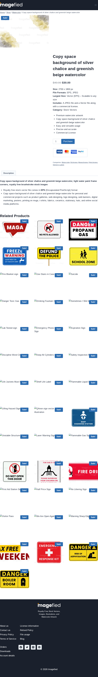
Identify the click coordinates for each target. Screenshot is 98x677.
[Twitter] (27, 647)
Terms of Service (8, 639)
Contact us (5, 630)
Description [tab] (8, 173)
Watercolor (66, 162)
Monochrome (83, 162)
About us (4, 626)
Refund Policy (26, 630)
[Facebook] (21, 647)
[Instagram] (33, 647)
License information (29, 626)
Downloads (5, 651)
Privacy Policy (7, 634)
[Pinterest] (39, 647)
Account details (7, 655)
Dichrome (74, 162)
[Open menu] (95, 5)
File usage (25, 634)
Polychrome (93, 162)
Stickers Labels (58, 165)
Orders (3, 647)
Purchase (67, 141)
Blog (22, 639)
